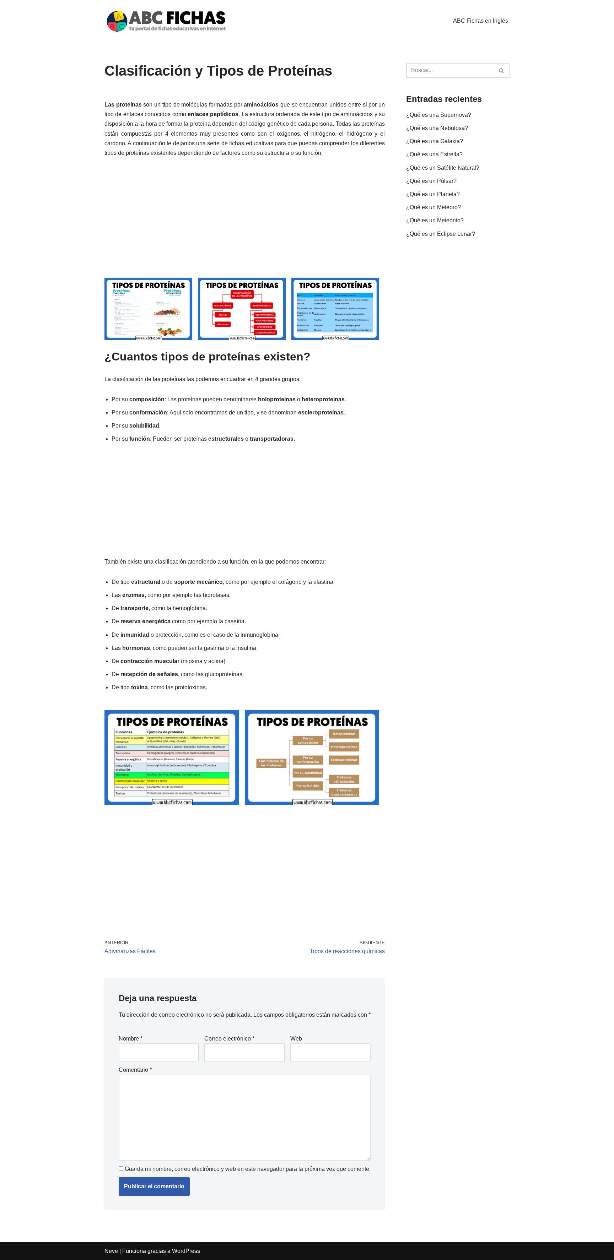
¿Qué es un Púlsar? (431, 181)
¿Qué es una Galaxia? (434, 141)
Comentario (135, 1070)
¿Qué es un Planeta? (433, 194)
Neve (111, 1251)
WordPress (186, 1251)
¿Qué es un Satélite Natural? (442, 168)
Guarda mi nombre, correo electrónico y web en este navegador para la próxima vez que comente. (248, 1169)
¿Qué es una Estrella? (434, 154)
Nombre (130, 1039)
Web (296, 1039)
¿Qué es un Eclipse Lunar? (440, 234)
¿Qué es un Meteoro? (433, 207)
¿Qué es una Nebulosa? (437, 128)
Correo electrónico (229, 1039)
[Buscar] (502, 70)
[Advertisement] (244, 218)
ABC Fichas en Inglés (480, 21)
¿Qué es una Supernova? (438, 115)
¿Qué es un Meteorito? (435, 220)
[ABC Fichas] (166, 20)
